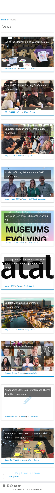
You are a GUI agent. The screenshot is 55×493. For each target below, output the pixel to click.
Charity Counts (31, 68)
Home (4, 19)
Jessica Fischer (31, 373)
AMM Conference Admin (37, 199)
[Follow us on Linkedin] (8, 485)
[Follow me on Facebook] (5, 485)
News (22, 68)
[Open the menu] (51, 8)
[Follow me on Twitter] (20, 485)
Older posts (11, 476)
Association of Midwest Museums (30, 490)
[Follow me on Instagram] (12, 485)
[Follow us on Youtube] (16, 485)
